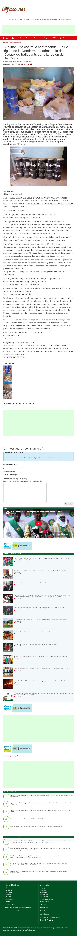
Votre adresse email (9, 471)
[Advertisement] (38, 29)
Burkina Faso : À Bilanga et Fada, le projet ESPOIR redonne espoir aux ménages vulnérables (41, 620)
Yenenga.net (9, 899)
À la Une (20, 38)
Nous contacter (44, 907)
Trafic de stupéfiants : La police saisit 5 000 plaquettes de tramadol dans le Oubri (42, 668)
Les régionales (10, 888)
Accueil (5, 42)
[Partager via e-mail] (13, 64)
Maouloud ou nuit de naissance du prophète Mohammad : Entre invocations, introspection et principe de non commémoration (40, 608)
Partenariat (45, 892)
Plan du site (45, 894)
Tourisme (8, 894)
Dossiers (37, 38)
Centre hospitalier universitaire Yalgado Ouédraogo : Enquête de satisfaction (36, 826)
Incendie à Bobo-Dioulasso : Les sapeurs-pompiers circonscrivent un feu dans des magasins (42, 681)
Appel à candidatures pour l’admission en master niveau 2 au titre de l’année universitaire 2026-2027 (41, 803)
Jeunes (8, 901)
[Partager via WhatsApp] (25, 64)
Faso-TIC (8, 897)
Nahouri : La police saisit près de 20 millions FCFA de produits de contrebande (41, 656)
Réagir (18, 561)
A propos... (44, 888)
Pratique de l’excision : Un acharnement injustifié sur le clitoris (35, 644)
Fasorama (9, 892)
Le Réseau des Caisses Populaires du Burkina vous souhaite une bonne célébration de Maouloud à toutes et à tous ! (43, 693)
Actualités (12, 42)
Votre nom (6, 469)
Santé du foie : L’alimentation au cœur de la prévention (32, 632)
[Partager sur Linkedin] (22, 64)
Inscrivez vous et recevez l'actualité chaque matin (18, 907)
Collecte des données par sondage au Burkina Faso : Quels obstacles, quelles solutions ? (40, 571)
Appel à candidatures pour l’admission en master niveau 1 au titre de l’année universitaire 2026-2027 (41, 796)
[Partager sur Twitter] (19, 64)
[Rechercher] (13, 38)
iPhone (47, 914)
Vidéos (28, 38)
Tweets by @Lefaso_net (10, 756)
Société (18, 42)
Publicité (44, 890)
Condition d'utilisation (47, 899)
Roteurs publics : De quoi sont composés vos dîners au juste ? (35, 583)
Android (42, 914)
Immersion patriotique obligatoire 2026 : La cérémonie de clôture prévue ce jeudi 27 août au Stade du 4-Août (42, 559)
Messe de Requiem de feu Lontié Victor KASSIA (26, 819)
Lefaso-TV (9, 890)
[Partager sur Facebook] (16, 64)
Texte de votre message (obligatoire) (15, 479)
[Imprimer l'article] (31, 64)
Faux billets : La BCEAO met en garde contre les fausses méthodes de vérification (38, 871)
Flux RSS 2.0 (45, 897)
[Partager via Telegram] (28, 64)
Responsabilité (45, 901)
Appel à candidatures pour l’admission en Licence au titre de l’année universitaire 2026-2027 (40, 811)
